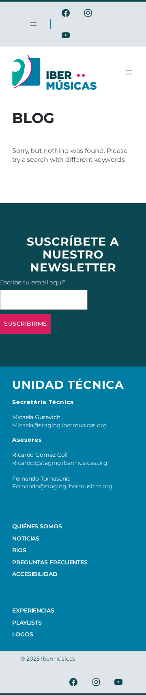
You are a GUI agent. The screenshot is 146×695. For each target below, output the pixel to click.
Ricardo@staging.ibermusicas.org (59, 462)
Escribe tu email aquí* (32, 282)
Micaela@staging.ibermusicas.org (59, 425)
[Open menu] (129, 72)
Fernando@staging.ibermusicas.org (62, 486)
